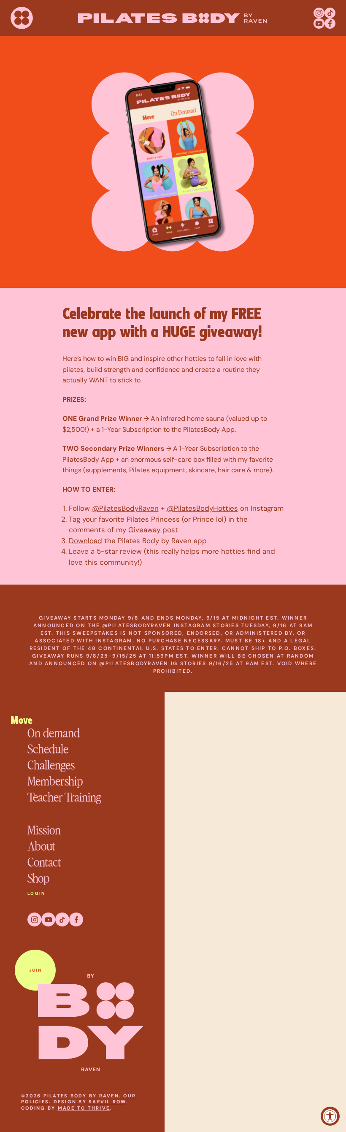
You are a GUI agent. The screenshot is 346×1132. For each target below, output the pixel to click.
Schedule (47, 748)
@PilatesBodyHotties (202, 508)
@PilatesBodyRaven (125, 508)
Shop (38, 877)
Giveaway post (153, 529)
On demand (53, 732)
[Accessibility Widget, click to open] (330, 1116)
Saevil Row (107, 1102)
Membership (55, 780)
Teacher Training (64, 796)
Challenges (51, 764)
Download (85, 540)
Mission (44, 829)
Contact (44, 861)
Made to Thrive (84, 1108)
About (41, 845)
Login (36, 893)
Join (35, 970)
